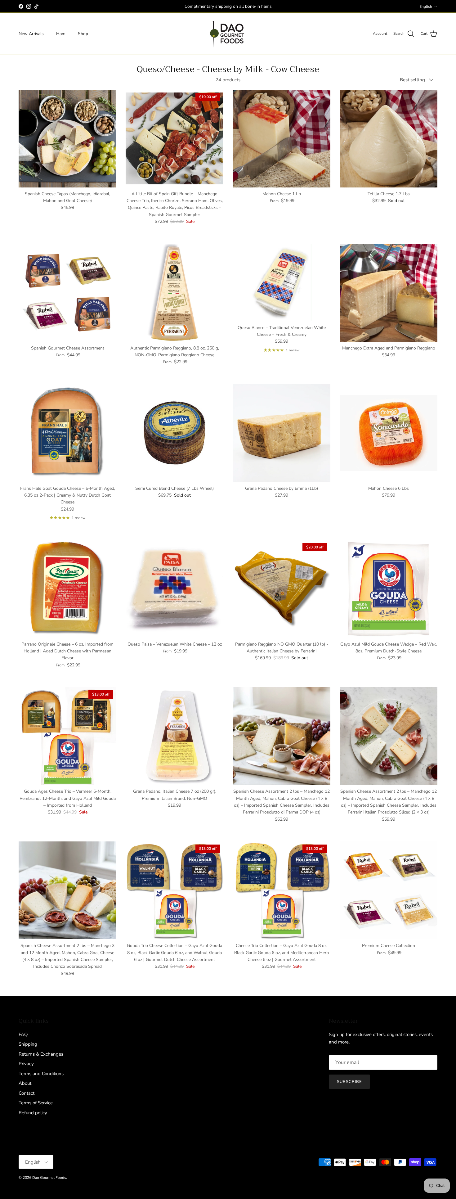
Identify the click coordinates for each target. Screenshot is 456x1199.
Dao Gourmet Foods (49, 1177)
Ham (60, 34)
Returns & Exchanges (41, 1054)
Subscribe (349, 1081)
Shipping (28, 1044)
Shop (83, 34)
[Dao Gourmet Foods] (228, 33)
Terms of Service (36, 1103)
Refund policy (33, 1113)
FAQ (23, 1034)
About (25, 1083)
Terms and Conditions (41, 1074)
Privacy (26, 1064)
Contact (26, 1093)
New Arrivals (31, 34)
